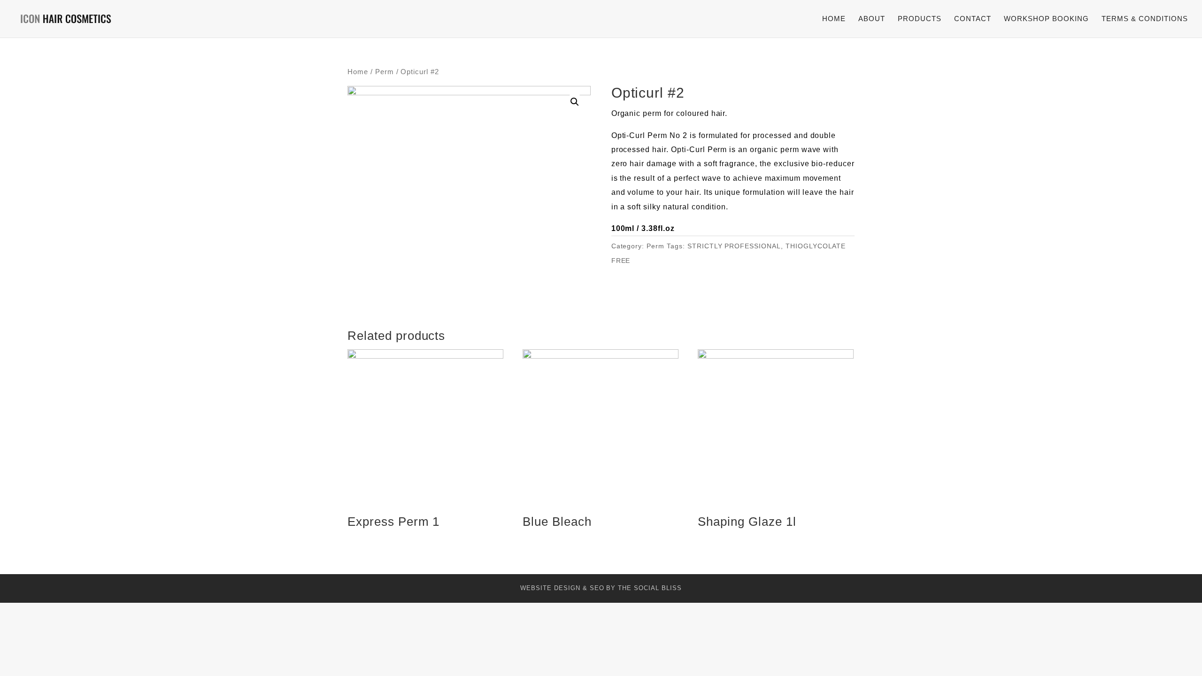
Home (834, 19)
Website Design (550, 588)
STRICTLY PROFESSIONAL (734, 246)
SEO (597, 588)
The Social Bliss (649, 588)
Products (919, 19)
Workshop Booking (1046, 19)
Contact (972, 19)
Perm (384, 72)
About (871, 19)
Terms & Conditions (1145, 19)
